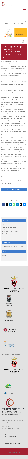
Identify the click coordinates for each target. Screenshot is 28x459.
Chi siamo (7, 434)
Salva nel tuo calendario (14, 189)
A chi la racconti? (5, 214)
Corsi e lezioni (5, 236)
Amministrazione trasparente (12, 443)
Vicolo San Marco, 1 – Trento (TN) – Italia (13, 408)
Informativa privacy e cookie (10, 437)
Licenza (7, 441)
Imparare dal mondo (21, 214)
